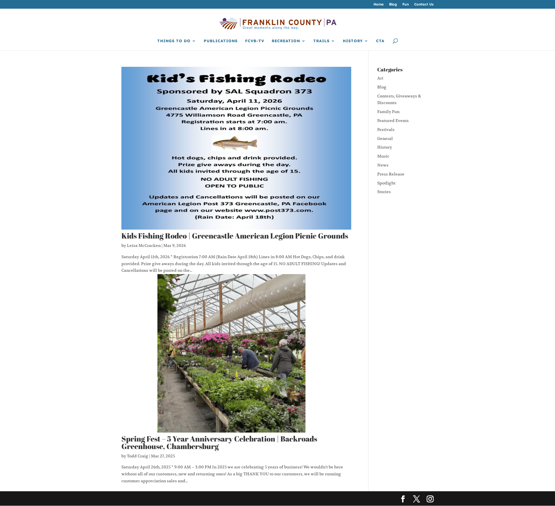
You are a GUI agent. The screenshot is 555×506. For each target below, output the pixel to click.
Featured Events (393, 120)
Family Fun (388, 111)
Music (383, 156)
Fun (405, 4)
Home (378, 4)
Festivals (386, 129)
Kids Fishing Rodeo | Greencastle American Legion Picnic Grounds (234, 235)
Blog (393, 4)
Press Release (390, 174)
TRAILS (321, 41)
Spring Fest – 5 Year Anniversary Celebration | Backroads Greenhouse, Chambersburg (219, 442)
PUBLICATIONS (221, 41)
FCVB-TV (254, 41)
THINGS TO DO (173, 41)
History (384, 147)
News (382, 165)
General (385, 138)
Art (380, 78)
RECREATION (286, 41)
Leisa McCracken (144, 245)
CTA (380, 41)
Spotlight (386, 183)
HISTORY (353, 41)
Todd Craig (137, 456)
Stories (384, 191)
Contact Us (424, 4)
